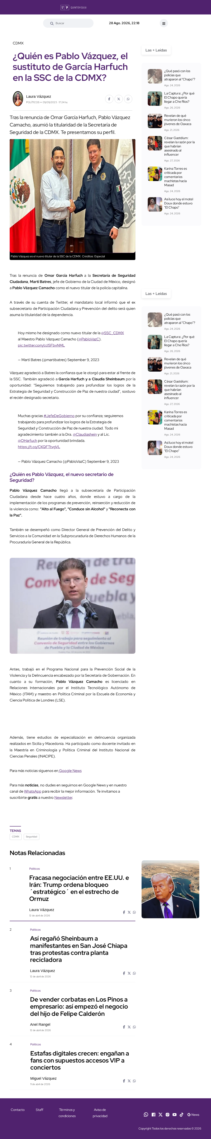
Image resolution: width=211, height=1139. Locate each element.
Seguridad (31, 836)
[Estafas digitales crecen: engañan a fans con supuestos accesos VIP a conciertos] (170, 1065)
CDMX (15, 836)
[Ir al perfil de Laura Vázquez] (18, 98)
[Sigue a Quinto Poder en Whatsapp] (146, 1114)
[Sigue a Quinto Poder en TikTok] (181, 1114)
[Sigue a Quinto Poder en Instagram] (167, 1114)
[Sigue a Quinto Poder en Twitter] (160, 1114)
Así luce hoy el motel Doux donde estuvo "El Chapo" (178, 203)
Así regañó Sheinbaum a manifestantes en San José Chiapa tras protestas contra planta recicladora (78, 949)
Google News (70, 770)
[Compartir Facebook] (109, 99)
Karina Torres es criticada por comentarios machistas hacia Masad (175, 176)
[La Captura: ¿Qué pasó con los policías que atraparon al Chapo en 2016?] (155, 76)
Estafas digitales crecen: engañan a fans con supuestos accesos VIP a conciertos (79, 1060)
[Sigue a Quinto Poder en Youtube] (174, 1114)
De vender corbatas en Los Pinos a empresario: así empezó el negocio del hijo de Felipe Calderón (79, 1006)
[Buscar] (51, 23)
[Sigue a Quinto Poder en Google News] (193, 1114)
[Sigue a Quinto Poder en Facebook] (153, 1114)
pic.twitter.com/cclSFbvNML (41, 345)
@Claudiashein (85, 434)
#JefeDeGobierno (59, 415)
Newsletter (63, 797)
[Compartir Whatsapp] (128, 99)
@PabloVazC (89, 339)
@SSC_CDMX (112, 332)
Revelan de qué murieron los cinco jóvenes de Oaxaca (177, 119)
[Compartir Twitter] (119, 99)
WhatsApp (32, 791)
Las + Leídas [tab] (156, 50)
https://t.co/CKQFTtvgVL (39, 446)
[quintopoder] (74, 7)
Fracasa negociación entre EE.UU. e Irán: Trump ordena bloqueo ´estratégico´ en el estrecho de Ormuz (79, 888)
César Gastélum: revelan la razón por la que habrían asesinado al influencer (179, 146)
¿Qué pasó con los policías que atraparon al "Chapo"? (179, 75)
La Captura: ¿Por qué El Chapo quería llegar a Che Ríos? (179, 97)
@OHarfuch (27, 440)
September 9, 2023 (83, 359)
